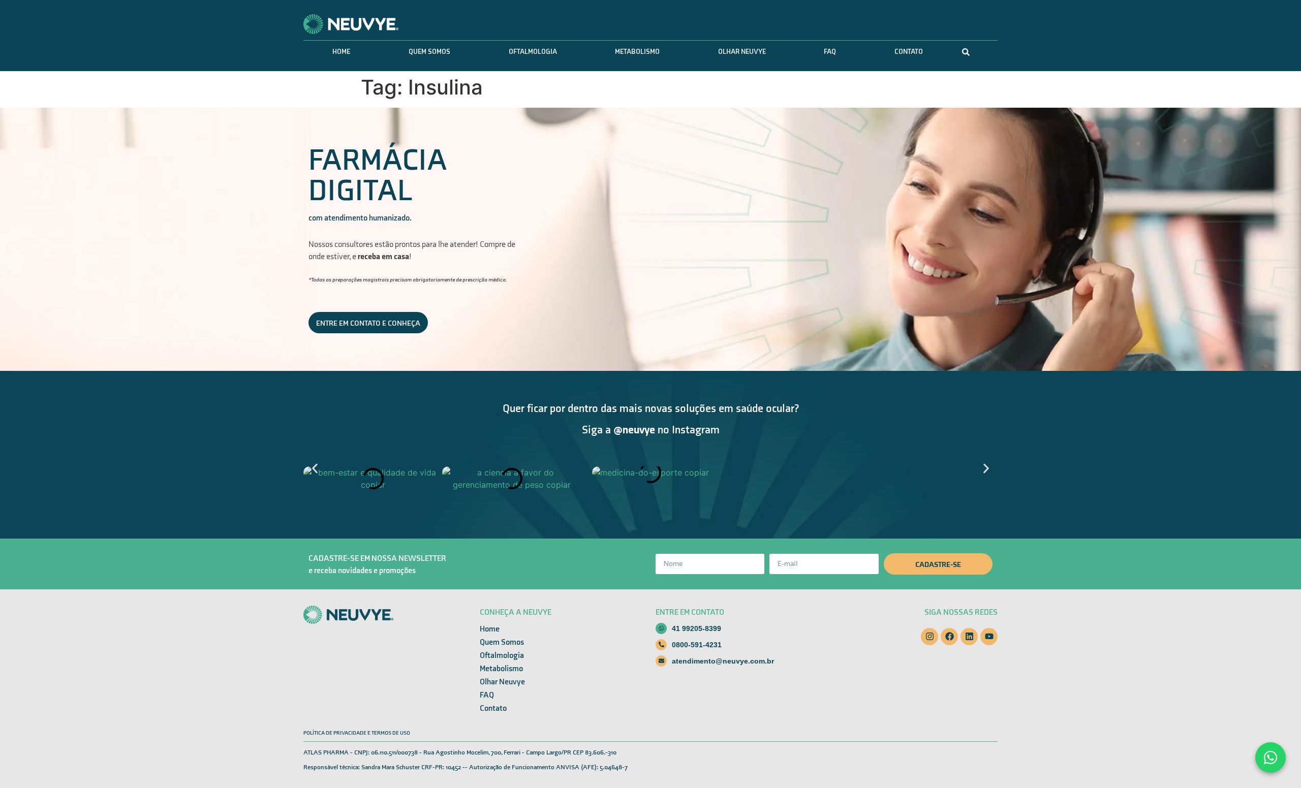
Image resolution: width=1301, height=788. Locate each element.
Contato (908, 51)
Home (341, 51)
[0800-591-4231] (661, 644)
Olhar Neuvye (742, 51)
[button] (314, 468)
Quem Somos (429, 51)
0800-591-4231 (697, 645)
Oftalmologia (533, 51)
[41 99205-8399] (661, 628)
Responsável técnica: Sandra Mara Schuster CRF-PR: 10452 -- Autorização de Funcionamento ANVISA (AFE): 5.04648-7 (465, 767)
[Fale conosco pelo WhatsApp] (1270, 757)
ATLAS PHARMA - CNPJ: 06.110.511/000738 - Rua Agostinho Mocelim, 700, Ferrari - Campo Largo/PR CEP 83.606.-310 (459, 752)
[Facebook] (949, 636)
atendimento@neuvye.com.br (723, 661)
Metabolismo (637, 51)
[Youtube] (989, 636)
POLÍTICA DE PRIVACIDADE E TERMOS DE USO (356, 733)
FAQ (830, 51)
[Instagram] (929, 636)
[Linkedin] (969, 636)
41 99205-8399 (696, 628)
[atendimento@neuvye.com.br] (661, 661)
